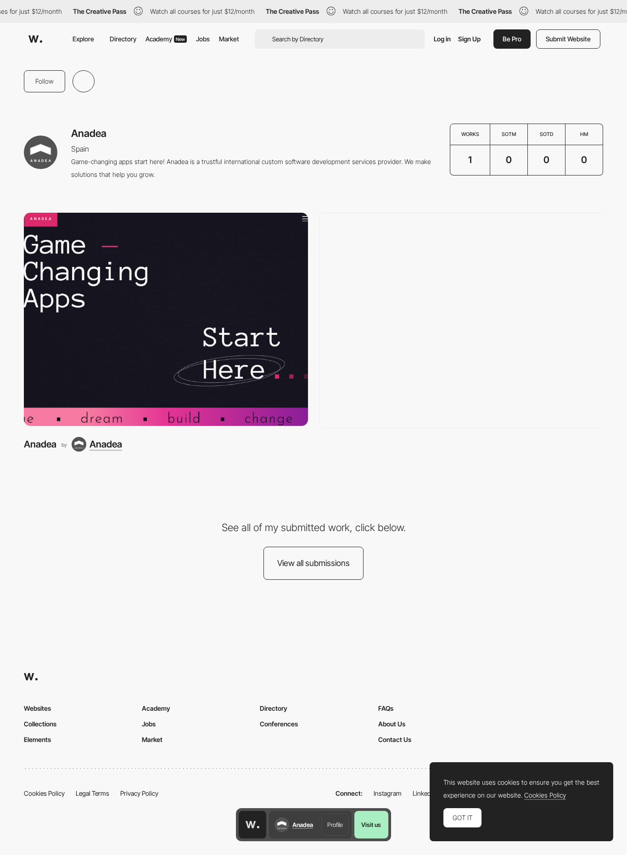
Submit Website (568, 39)
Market (229, 39)
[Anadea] (166, 319)
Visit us (371, 824)
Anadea (40, 444)
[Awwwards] (35, 39)
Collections (40, 724)
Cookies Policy (44, 793)
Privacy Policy (139, 793)
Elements (37, 739)
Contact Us (394, 739)
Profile (335, 824)
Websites (37, 708)
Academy (165, 39)
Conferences (279, 724)
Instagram (388, 793)
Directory (123, 39)
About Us (391, 724)
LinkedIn (424, 793)
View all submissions (313, 563)
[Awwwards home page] (252, 824)
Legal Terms (92, 793)
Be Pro (512, 39)
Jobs (203, 39)
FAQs (385, 708)
